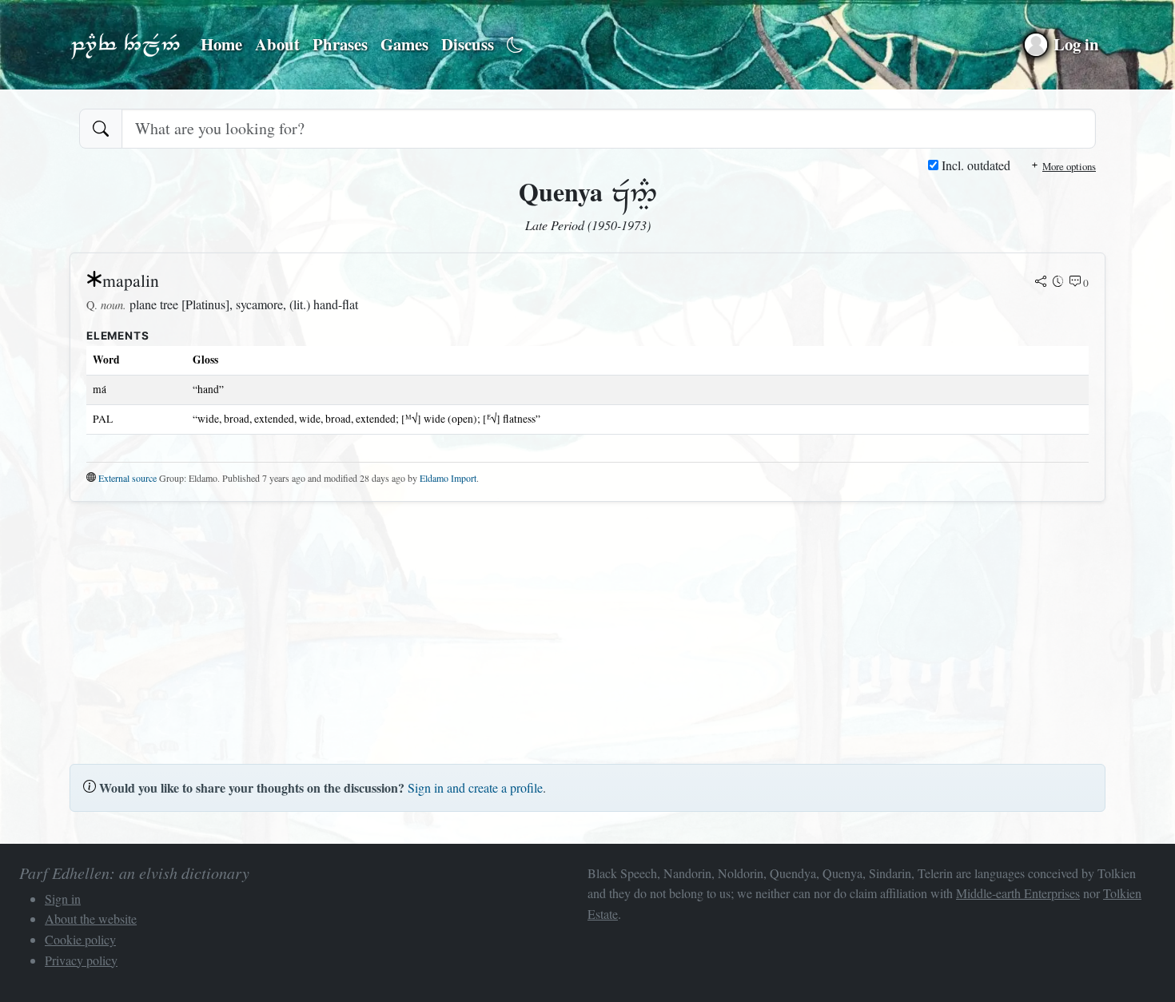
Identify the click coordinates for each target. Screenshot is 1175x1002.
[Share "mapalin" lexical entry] (1040, 283)
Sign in (63, 898)
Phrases (340, 44)
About (277, 44)
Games (404, 44)
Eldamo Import (448, 477)
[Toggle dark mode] (515, 45)
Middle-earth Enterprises (1018, 893)
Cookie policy (80, 939)
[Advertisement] (549, 626)
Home (221, 44)
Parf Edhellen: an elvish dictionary (125, 45)
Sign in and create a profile (475, 787)
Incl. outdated (974, 165)
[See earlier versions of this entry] (1058, 283)
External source (127, 477)
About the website (91, 918)
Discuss (467, 44)
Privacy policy (81, 960)
